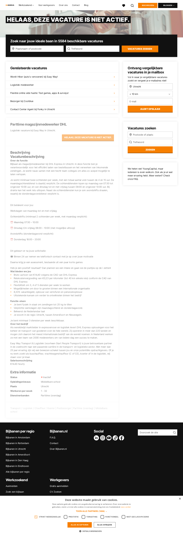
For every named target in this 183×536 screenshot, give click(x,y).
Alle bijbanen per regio (17, 471)
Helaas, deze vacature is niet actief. (88, 137)
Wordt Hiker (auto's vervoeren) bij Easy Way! (34, 76)
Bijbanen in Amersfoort (18, 454)
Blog (86, 5)
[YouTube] (109, 437)
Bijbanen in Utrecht (16, 448)
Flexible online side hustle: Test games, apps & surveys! (39, 93)
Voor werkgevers (46, 5)
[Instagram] (103, 437)
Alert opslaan (150, 109)
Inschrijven (148, 5)
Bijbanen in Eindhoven (17, 466)
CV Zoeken (55, 491)
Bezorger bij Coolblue (21, 101)
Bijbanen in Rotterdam (17, 443)
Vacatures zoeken (140, 48)
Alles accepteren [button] (79, 525)
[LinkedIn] (97, 437)
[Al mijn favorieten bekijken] (123, 5)
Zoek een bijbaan (15, 491)
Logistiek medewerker (22, 84)
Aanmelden (11, 486)
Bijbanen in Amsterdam (18, 437)
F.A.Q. (53, 437)
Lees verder (126, 507)
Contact (76, 5)
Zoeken (150, 149)
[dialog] (91, 516)
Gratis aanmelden (59, 486)
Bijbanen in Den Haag (17, 460)
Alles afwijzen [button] (104, 525)
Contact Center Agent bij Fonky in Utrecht (32, 109)
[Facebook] (122, 437)
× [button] (180, 499)
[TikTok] (116, 437)
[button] (91, 511)
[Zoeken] (132, 5)
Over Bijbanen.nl (58, 448)
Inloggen (167, 5)
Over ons (63, 5)
